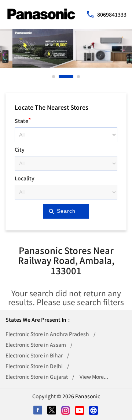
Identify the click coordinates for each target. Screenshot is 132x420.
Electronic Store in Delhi (34, 366)
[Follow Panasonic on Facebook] (38, 411)
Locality (24, 178)
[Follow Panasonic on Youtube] (80, 411)
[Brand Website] (94, 411)
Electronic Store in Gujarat (37, 377)
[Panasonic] (41, 14)
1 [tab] (54, 76)
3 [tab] (79, 76)
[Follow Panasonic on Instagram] (66, 411)
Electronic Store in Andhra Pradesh (47, 334)
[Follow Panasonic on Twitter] (52, 411)
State (23, 120)
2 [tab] (60, 76)
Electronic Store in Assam (36, 344)
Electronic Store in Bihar (34, 355)
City (20, 149)
